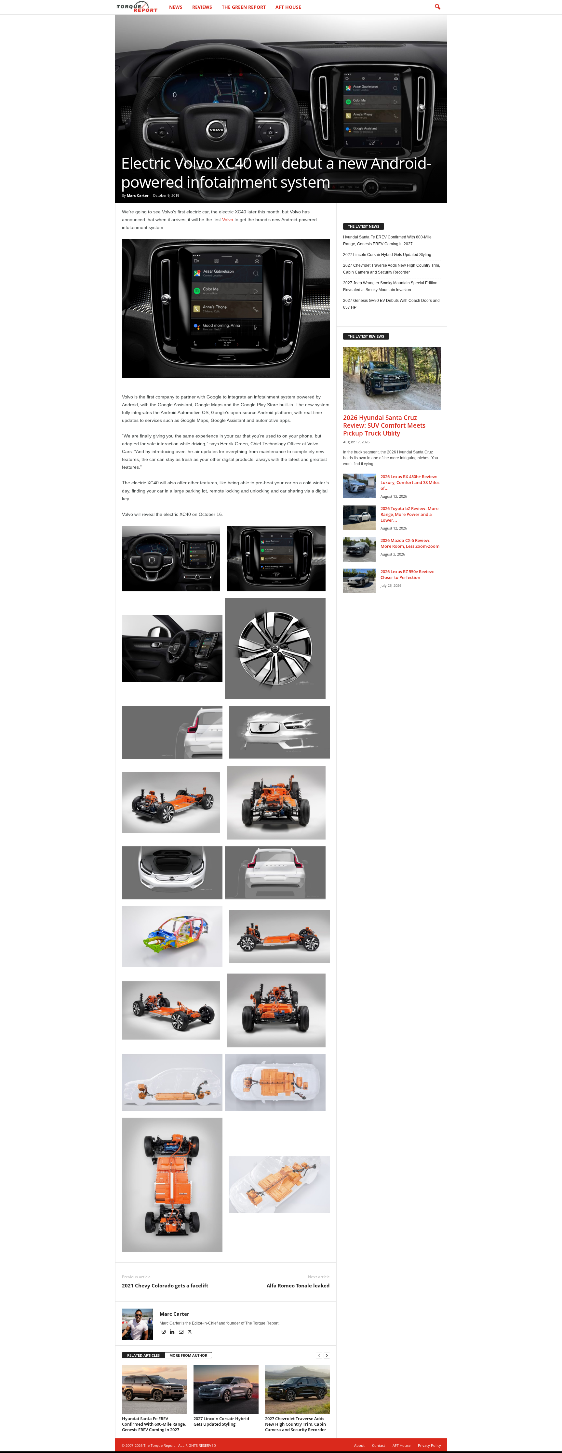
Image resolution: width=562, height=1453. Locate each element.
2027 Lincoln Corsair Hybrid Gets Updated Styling (221, 1421)
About (359, 1445)
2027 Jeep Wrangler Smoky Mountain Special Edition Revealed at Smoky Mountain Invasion (390, 286)
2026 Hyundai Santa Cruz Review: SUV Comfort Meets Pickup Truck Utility (384, 425)
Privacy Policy (429, 1445)
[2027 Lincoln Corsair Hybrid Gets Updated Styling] (226, 1389)
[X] (190, 1332)
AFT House (288, 7)
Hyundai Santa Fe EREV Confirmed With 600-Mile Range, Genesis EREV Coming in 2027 (154, 1424)
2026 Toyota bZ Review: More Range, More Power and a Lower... (409, 514)
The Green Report (244, 7)
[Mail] (181, 1332)
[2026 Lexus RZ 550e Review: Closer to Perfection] (359, 581)
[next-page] (327, 1355)
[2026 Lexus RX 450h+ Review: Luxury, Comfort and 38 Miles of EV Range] (359, 486)
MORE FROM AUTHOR (188, 1355)
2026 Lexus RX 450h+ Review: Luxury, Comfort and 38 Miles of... (410, 482)
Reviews (202, 7)
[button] (437, 7)
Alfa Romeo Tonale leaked (298, 1285)
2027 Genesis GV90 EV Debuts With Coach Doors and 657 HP (391, 304)
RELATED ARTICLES (143, 1355)
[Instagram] (164, 1332)
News (175, 7)
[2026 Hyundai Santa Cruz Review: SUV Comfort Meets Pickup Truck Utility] (392, 378)
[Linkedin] (172, 1332)
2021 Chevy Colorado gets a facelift (165, 1285)
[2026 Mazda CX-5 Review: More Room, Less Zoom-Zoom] (359, 549)
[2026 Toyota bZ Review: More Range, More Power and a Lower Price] (359, 517)
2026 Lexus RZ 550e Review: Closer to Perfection (408, 574)
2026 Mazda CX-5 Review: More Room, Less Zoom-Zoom (410, 543)
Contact (378, 1445)
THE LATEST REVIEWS (366, 336)
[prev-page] (319, 1355)
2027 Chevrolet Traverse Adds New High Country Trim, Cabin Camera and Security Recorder (295, 1424)
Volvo (227, 219)
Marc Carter (138, 195)
